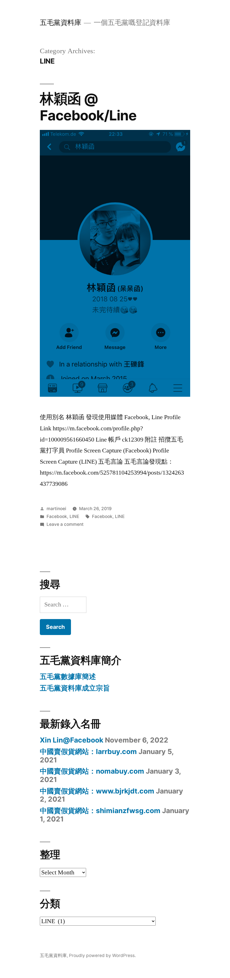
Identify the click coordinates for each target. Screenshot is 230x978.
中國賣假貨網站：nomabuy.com (92, 771)
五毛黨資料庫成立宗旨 (75, 688)
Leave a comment (65, 524)
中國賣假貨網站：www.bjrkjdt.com (97, 791)
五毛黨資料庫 (60, 22)
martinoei (56, 508)
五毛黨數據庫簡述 (68, 676)
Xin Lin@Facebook (71, 740)
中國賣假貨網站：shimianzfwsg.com (100, 810)
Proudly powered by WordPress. (102, 955)
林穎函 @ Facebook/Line (88, 106)
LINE (74, 516)
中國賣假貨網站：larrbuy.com (88, 751)
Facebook (57, 516)
